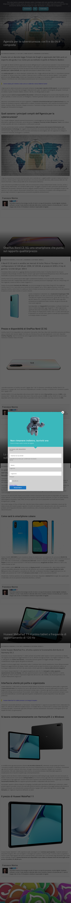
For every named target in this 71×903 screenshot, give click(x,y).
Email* (11, 450)
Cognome (12, 468)
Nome (11, 460)
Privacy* (12, 476)
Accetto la (15, 481)
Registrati (18, 487)
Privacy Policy (13, 485)
